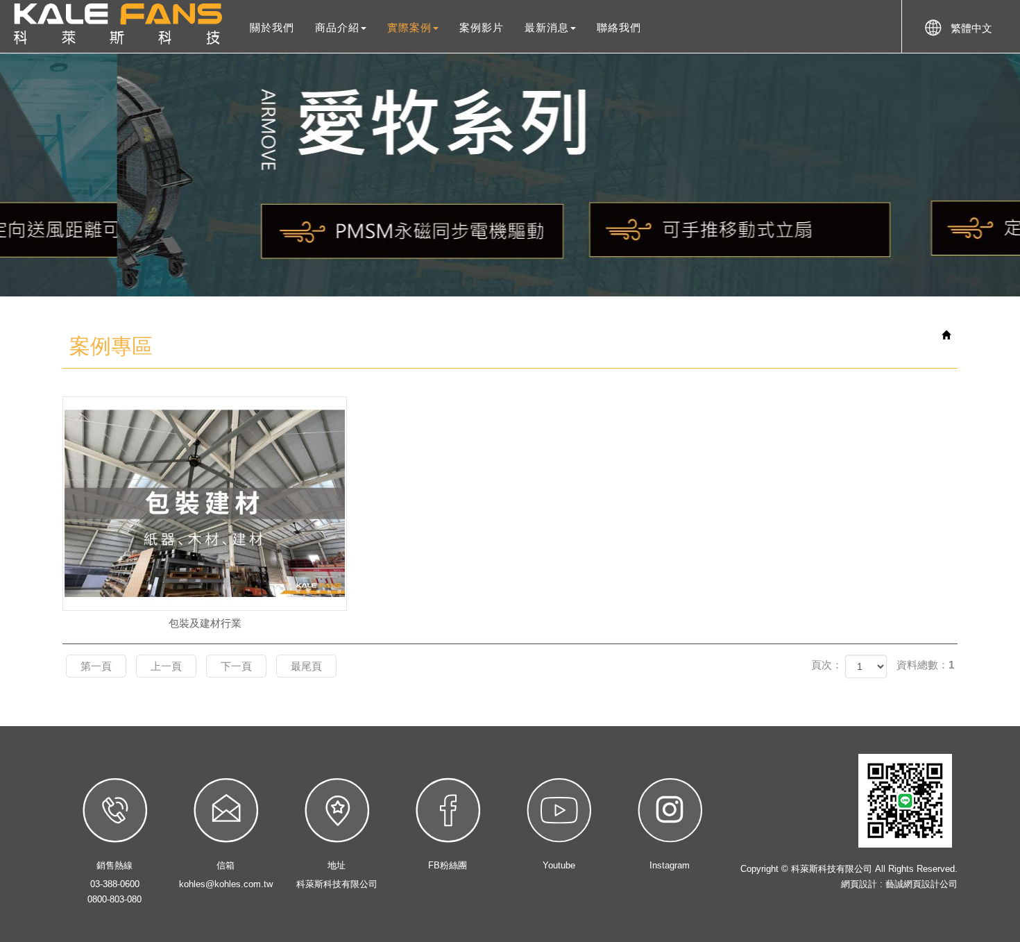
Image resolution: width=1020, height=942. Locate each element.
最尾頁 (306, 666)
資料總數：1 (925, 665)
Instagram (669, 865)
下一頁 (236, 666)
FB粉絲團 (447, 865)
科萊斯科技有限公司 (118, 24)
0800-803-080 (114, 899)
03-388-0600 (114, 884)
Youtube (559, 865)
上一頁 (166, 666)
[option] (510, 174)
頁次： (826, 665)
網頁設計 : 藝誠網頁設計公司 (899, 884)
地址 (337, 865)
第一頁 (96, 666)
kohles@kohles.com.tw (226, 884)
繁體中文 (971, 28)
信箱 (225, 865)
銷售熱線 (114, 865)
